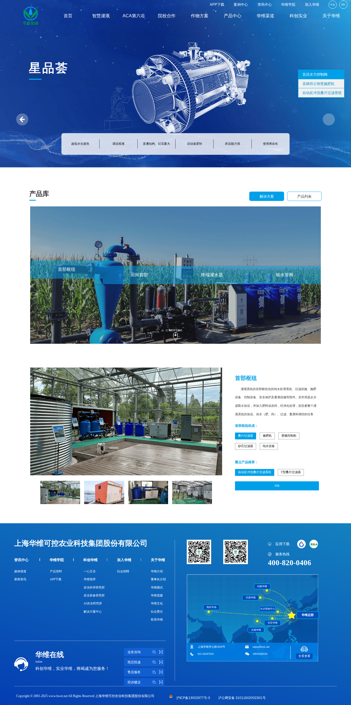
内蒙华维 (262, 586)
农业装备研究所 (94, 595)
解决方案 (267, 196)
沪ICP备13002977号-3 (193, 698)
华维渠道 (265, 15)
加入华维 (312, 4)
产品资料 (56, 571)
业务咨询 (134, 652)
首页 (68, 15)
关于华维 (331, 15)
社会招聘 (123, 571)
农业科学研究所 (94, 587)
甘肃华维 (251, 597)
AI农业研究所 (93, 603)
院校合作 (167, 15)
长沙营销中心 (267, 608)
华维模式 (157, 587)
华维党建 (157, 595)
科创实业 (298, 15)
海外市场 (211, 607)
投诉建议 (134, 682)
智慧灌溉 (101, 15)
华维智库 (90, 579)
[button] (329, 119)
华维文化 (157, 603)
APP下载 (217, 4)
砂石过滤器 (245, 446)
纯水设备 (269, 446)
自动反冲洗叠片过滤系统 (254, 472)
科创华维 (90, 560)
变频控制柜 (288, 435)
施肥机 (267, 435)
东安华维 (273, 622)
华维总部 (308, 614)
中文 (332, 4)
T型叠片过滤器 (291, 472)
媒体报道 (20, 571)
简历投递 (134, 662)
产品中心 (232, 15)
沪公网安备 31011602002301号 (242, 698)
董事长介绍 (158, 579)
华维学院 (288, 4)
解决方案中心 (93, 611)
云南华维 (256, 630)
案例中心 (241, 4)
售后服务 (134, 672)
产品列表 (304, 196)
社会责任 (157, 611)
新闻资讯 (20, 579)
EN (343, 4)
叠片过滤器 (245, 435)
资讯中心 (264, 4)
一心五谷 (90, 571)
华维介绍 (157, 571)
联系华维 (157, 619)
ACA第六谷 (134, 15)
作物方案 (199, 15)
